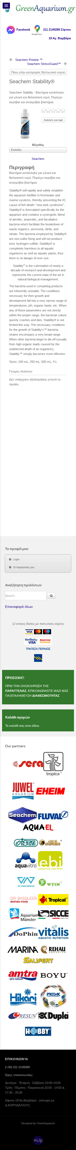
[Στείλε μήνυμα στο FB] (10, 29)
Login (16, 559)
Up (39, 1140)
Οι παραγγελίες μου (23, 567)
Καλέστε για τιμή (53, 120)
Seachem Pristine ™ (29, 59)
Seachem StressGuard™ (44, 64)
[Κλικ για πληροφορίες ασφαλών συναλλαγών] (31, 641)
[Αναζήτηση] (51, 596)
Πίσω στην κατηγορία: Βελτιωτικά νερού (38, 72)
